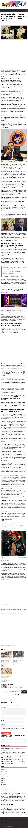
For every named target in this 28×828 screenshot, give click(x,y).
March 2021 (3, 784)
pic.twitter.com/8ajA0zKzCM (9, 273)
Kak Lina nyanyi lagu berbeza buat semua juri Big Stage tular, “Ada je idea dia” (18, 659)
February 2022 (4, 771)
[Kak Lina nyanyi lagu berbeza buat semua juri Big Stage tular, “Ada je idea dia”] (18, 654)
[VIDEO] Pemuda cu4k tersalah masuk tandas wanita (12, 759)
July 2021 (3, 778)
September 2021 (4, 776)
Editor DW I (11, 22)
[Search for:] (14, 741)
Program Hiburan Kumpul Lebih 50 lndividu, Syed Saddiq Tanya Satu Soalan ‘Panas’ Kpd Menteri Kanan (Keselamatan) (6, 661)
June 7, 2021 (20, 276)
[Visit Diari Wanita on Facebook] (1, 822)
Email (2, 720)
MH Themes (22, 826)
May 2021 (3, 782)
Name (2, 717)
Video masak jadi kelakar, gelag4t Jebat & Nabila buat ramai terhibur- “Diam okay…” (6, 677)
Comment (3, 707)
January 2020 (4, 787)
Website (3, 724)
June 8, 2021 (4, 22)
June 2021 (3, 780)
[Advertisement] (14, 55)
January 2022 (4, 773)
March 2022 (3, 769)
